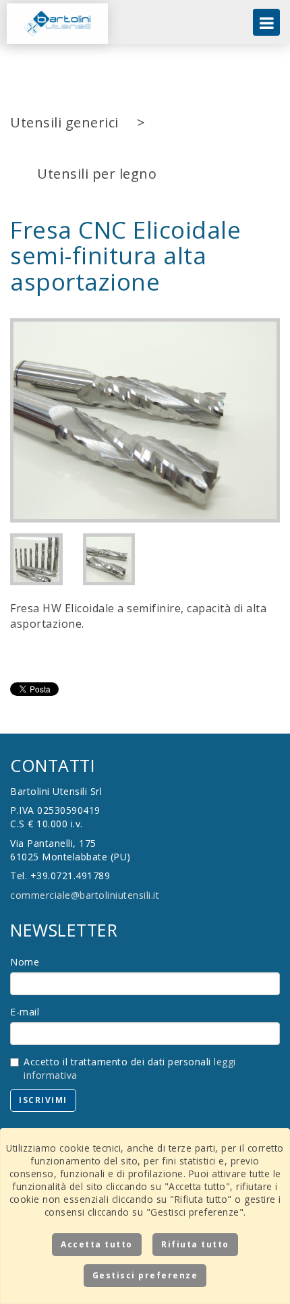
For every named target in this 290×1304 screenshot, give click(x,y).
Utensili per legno (96, 174)
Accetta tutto (97, 1244)
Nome (24, 961)
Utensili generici (64, 122)
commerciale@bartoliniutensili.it (84, 895)
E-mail (24, 1011)
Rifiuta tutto (195, 1244)
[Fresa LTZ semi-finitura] (145, 420)
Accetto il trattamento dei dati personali (130, 1068)
